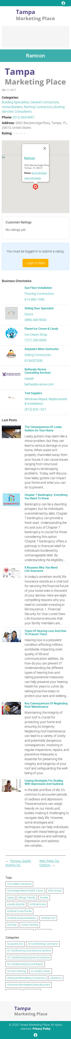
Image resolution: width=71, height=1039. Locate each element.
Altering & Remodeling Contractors (26, 978)
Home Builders (12, 107)
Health (29, 379)
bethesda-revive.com (39, 384)
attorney (12, 924)
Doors (29, 314)
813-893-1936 (34, 299)
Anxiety (44, 897)
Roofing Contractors (38, 107)
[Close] (44, 148)
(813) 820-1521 (35, 409)
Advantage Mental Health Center (25, 890)
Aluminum (56, 978)
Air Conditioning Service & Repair (25, 964)
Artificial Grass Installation (21, 918)
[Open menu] (66, 4)
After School (55, 890)
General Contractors (44, 102)
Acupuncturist (15, 943)
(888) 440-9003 (35, 320)
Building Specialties (15, 102)
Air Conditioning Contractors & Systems (29, 950)
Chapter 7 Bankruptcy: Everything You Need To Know (46, 496)
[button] (35, 187)
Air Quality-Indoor (40, 971)
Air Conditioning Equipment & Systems (28, 957)
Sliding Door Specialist (39, 308)
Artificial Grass (37, 904)
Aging (10, 897)
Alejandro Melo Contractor (42, 349)
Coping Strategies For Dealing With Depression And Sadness (44, 782)
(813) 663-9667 (24, 117)
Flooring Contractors (39, 294)
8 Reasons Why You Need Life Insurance (41, 569)
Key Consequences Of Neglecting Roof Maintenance (46, 705)
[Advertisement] (35, 38)
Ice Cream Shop (36, 334)
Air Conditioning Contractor (43, 943)
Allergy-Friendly (26, 897)
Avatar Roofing (29, 924)
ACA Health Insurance (19, 883)
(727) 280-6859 (35, 340)
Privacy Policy (42, 1028)
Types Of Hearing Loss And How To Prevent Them (45, 632)
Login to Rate (35, 263)
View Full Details (32, 178)
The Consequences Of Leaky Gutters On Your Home (43, 428)
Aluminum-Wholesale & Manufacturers (28, 984)
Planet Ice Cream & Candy (41, 328)
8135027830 (34, 361)
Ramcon (29, 158)
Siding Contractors (38, 355)
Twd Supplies (33, 393)
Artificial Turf (48, 918)
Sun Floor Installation (38, 288)
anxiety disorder (16, 904)
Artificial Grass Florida (19, 911)
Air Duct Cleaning (16, 971)
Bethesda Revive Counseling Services (38, 371)
